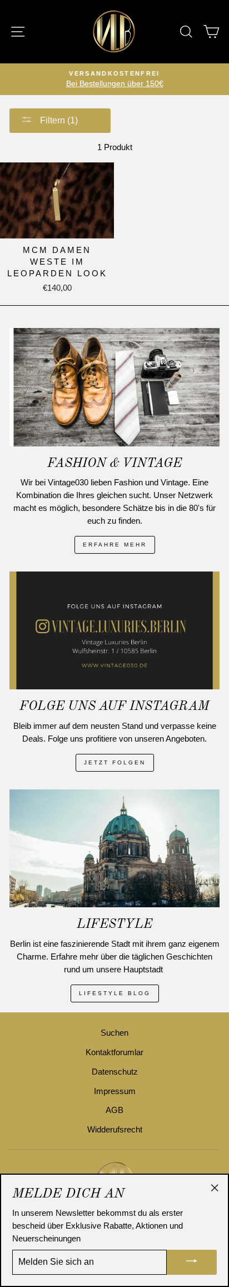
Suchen (114, 1032)
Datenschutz (115, 1071)
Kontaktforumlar (114, 1052)
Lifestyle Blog (115, 993)
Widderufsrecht (114, 1129)
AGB (114, 1110)
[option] (114, 79)
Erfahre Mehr (115, 544)
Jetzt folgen (115, 762)
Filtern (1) (58, 120)
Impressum (115, 1091)
